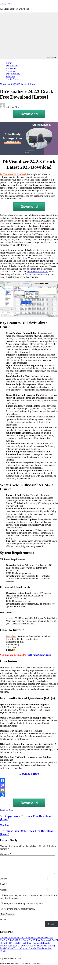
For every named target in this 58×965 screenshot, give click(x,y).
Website (3, 889)
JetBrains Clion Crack (39, 655)
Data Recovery (13, 73)
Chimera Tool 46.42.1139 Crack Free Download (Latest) (26, 937)
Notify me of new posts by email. (19, 909)
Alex (16, 107)
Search (3, 919)
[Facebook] (29, 780)
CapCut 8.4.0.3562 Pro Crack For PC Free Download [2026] (29, 940)
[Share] (29, 795)
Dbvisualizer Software (37, 271)
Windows (10, 76)
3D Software (12, 65)
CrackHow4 (6, 3)
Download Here (29, 773)
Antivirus (10, 71)
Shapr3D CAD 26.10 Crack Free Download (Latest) (25, 943)
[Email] (29, 790)
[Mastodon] (29, 785)
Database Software (27, 84)
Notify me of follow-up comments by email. (24, 903)
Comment (5, 854)
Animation (11, 68)
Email (3, 884)
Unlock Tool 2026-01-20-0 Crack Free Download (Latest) (27, 945)
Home (9, 63)
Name (3, 878)
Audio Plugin (12, 79)
